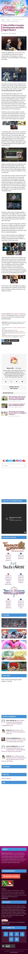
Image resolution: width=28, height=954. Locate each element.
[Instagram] (16, 939)
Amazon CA (8, 560)
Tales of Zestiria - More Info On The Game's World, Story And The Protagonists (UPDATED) (17, 398)
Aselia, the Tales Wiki (11, 906)
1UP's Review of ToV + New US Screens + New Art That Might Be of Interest (17, 413)
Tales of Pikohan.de (17, 913)
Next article (14, 388)
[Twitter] (11, 934)
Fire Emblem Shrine (6, 909)
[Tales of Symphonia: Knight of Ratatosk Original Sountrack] (4, 407)
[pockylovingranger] (3, 740)
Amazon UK (21, 555)
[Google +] (11, 939)
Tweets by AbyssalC (6, 778)
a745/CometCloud (14, 952)
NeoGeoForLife (16, 910)
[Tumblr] (16, 934)
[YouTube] (22, 934)
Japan (6, 340)
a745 (14, 33)
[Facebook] (6, 934)
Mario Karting (9, 910)
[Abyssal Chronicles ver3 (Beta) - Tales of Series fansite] (14, 8)
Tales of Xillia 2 (7, 343)
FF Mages (24, 907)
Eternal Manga (9, 907)
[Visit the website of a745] (5, 381)
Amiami (23, 327)
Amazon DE (21, 557)
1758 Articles (18, 368)
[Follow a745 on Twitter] (16, 381)
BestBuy (8, 580)
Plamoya (14, 912)
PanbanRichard (19, 407)
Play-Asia (14, 327)
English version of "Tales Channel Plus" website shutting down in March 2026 (15, 731)
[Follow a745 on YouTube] (22, 381)
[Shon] (3, 732)
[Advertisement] (14, 63)
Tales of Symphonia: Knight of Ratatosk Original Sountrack (17, 405)
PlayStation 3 (14, 340)
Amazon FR (21, 580)
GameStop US (8, 579)
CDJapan (19, 327)
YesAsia (3, 328)
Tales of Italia (9, 913)
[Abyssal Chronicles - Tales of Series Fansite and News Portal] (4, 920)
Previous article (14, 387)
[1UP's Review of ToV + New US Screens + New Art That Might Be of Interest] (4, 414)
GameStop (8, 557)
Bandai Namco (8, 584)
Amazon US (8, 555)
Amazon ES (21, 558)
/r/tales (18, 912)
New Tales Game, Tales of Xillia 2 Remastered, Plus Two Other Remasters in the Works (16, 740)
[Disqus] (14, 437)
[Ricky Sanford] (3, 722)
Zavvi (21, 607)
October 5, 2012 (7, 33)
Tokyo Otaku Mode (10, 915)
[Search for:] (14, 465)
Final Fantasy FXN (17, 907)
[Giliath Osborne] (3, 748)
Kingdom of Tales (16, 909)
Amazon (3, 906)
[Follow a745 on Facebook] (11, 381)
